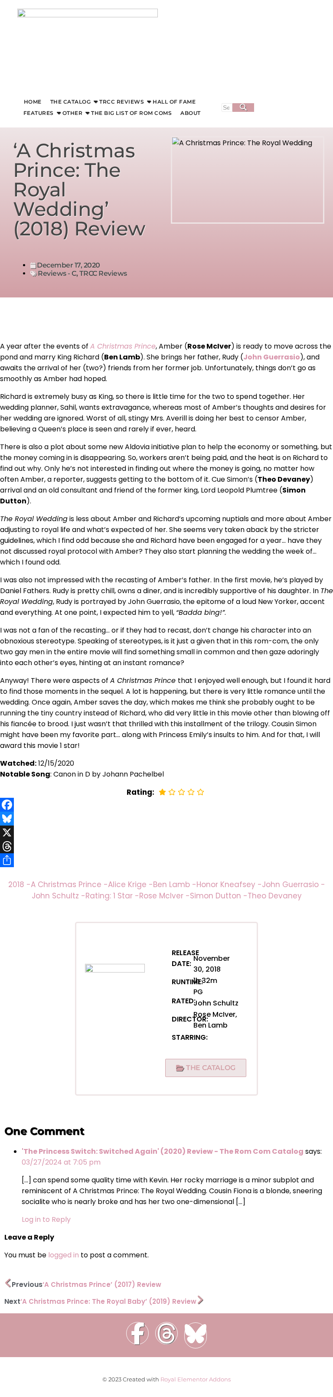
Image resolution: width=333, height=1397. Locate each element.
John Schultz (58, 896)
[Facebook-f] (137, 1333)
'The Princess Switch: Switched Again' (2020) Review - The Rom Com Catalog (163, 1151)
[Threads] (166, 846)
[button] (205, 1068)
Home (33, 101)
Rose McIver (164, 896)
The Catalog (70, 101)
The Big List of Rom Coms (131, 113)
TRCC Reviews (121, 101)
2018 (19, 884)
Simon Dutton (219, 896)
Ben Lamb (174, 884)
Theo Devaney (275, 896)
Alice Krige (130, 884)
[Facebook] (166, 805)
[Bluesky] (166, 819)
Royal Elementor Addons (195, 1379)
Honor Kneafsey (229, 884)
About (190, 113)
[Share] (166, 860)
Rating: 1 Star (112, 896)
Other (72, 113)
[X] (166, 832)
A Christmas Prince (123, 346)
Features (38, 113)
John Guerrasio (293, 884)
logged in (63, 1255)
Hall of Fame (174, 101)
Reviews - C (57, 273)
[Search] (243, 107)
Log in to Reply (46, 1219)
